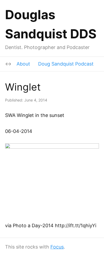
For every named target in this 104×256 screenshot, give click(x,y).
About (23, 64)
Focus (57, 247)
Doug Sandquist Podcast (66, 64)
